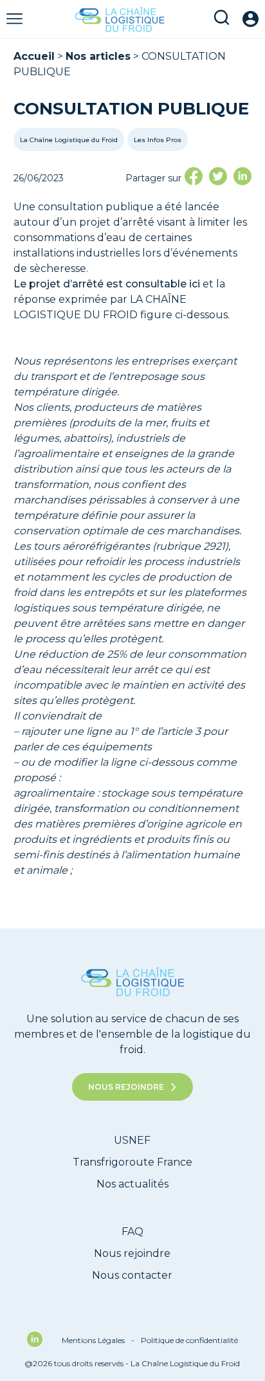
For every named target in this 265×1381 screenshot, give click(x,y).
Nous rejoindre (126, 1087)
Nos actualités (132, 1184)
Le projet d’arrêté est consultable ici (107, 284)
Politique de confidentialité (189, 1340)
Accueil (34, 56)
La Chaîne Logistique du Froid (69, 140)
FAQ (132, 1231)
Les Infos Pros (157, 140)
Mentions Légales (98, 1340)
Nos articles (98, 56)
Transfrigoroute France (132, 1162)
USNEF (132, 1140)
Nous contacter (132, 1275)
